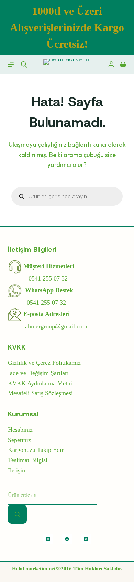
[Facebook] (67, 539)
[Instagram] (48, 539)
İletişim (17, 470)
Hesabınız (20, 429)
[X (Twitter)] (86, 539)
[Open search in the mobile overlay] (24, 64)
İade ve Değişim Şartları (38, 372)
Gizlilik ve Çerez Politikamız (44, 362)
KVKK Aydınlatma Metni (40, 383)
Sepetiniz (19, 439)
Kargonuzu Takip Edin (36, 449)
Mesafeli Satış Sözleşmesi (40, 393)
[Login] (111, 64)
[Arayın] (17, 514)
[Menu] (11, 64)
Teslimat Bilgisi (27, 460)
